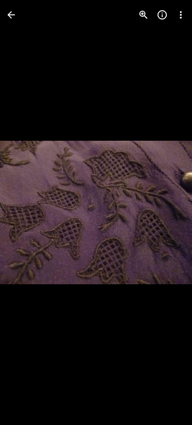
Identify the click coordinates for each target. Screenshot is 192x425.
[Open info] (162, 15)
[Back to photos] (11, 15)
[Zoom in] (143, 15)
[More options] (180, 15)
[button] (26, 213)
